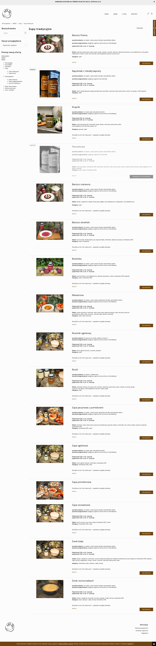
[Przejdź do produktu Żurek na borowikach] (49, 589)
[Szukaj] (25, 33)
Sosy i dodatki (9, 90)
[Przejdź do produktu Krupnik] (49, 119)
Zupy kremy (12, 73)
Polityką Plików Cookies (65, 644)
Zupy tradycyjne (14, 71)
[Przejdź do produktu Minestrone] (49, 303)
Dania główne (9, 76)
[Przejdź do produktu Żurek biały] (49, 550)
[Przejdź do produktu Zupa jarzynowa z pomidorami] (49, 416)
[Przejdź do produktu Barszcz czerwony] (49, 193)
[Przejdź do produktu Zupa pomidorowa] (49, 490)
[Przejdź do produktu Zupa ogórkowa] (49, 454)
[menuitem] (106, 14)
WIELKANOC (5, 56)
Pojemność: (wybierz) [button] (10, 45)
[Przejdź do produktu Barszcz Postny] (49, 43)
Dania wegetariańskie (15, 81)
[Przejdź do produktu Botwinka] (49, 267)
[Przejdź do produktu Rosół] (49, 378)
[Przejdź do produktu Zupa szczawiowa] (49, 513)
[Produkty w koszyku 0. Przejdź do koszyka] (144, 14)
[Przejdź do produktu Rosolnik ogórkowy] (49, 341)
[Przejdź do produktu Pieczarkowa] (49, 159)
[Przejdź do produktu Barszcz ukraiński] (49, 231)
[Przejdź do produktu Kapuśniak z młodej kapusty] (49, 83)
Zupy (6, 68)
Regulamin (145, 633)
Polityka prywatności (141, 628)
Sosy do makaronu (14, 83)
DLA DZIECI (8, 65)
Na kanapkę (8, 63)
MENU (3, 60)
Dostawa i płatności (142, 631)
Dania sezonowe (10, 88)
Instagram (154, 32)
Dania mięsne (13, 80)
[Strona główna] (52, 13)
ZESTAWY (8, 66)
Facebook (154, 24)
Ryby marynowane (11, 86)
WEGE (3, 58)
